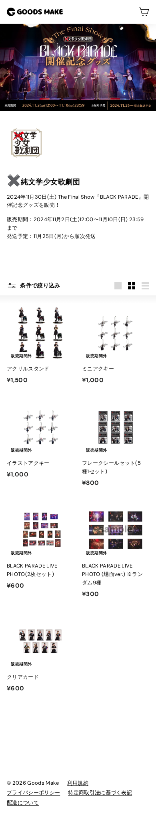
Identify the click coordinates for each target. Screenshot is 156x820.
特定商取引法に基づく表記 (100, 792)
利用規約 (77, 782)
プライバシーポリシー (33, 792)
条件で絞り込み (39, 285)
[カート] (143, 12)
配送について (23, 802)
